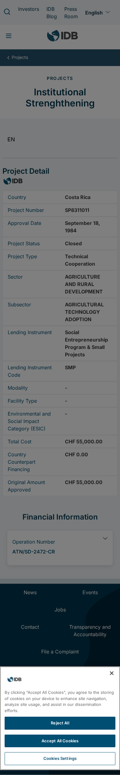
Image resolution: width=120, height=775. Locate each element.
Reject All (60, 722)
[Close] (111, 673)
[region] (60, 718)
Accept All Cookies (60, 740)
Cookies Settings (60, 758)
